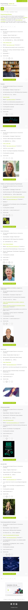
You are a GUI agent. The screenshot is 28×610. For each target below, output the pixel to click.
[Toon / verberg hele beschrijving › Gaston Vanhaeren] (15, 249)
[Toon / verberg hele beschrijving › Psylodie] (15, 102)
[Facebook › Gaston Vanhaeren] (7, 262)
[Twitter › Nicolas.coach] (4, 58)
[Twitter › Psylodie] (4, 114)
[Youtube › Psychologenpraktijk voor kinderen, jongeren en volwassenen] (12, 324)
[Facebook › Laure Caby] (7, 158)
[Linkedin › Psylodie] (9, 114)
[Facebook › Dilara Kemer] (7, 382)
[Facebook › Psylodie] (7, 114)
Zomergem (12, 136)
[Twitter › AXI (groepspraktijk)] (4, 439)
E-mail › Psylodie (6, 97)
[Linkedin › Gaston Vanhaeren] (9, 262)
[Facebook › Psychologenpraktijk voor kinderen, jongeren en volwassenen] (7, 324)
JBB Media (13, 607)
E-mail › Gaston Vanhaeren (8, 244)
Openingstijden (6, 53)
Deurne (9, 35)
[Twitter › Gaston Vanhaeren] (4, 262)
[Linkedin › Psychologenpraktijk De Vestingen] (9, 555)
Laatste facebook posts (8, 109)
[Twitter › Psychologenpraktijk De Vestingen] (4, 555)
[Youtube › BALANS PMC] (12, 497)
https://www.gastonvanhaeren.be (13, 246)
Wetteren (12, 89)
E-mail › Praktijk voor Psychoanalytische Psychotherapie (13, 196)
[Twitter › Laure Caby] (4, 158)
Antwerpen (5, 35)
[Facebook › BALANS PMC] (7, 497)
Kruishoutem (12, 294)
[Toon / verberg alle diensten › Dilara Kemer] (15, 371)
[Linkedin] (16, 604)
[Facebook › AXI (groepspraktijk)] (7, 439)
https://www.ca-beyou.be (11, 145)
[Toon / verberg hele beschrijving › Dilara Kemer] (15, 368)
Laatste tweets (6, 210)
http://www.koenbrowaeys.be (12, 199)
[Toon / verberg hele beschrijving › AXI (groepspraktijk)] (15, 425)
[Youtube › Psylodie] (12, 114)
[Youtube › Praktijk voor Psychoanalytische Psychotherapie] (12, 215)
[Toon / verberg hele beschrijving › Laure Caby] (15, 148)
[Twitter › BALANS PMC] (4, 497)
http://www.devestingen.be (11, 537)
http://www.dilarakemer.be (11, 364)
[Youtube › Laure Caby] (12, 158)
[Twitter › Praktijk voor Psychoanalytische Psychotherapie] (4, 215)
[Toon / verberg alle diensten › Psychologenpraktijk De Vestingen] (15, 544)
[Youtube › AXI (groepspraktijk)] (12, 439)
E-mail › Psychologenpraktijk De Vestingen (11, 535)
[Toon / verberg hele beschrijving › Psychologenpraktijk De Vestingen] (15, 540)
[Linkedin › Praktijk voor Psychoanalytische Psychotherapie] (9, 215)
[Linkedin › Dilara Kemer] (9, 382)
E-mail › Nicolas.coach (7, 42)
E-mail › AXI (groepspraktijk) (8, 420)
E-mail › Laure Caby (6, 143)
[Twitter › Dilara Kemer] (4, 382)
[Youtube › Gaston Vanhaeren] (12, 262)
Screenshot (18, 99)
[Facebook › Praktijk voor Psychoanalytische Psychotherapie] (7, 215)
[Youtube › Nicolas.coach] (12, 58)
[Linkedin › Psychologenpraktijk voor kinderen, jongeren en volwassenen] (9, 324)
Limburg (4, 354)
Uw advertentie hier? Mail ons (14, 595)
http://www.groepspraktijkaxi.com (13, 422)
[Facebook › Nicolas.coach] (7, 58)
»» (14, 26)
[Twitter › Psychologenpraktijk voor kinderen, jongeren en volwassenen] (4, 324)
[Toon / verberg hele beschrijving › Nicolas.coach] (15, 47)
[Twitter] (11, 604)
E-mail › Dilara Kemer (7, 362)
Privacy (16, 607)
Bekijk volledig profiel (9, 79)
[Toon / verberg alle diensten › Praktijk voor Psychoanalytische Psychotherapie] (15, 205)
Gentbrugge (12, 189)
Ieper (11, 527)
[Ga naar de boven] (26, 80)
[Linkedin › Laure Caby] (9, 158)
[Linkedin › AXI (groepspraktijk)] (9, 439)
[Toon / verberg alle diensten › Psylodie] (15, 104)
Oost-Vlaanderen (6, 89)
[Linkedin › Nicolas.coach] (9, 58)
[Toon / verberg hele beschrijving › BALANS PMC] (15, 482)
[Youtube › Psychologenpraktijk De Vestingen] (12, 555)
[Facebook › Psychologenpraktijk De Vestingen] (7, 555)
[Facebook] (14, 604)
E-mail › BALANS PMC (7, 477)
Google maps (14, 35)
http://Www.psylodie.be (11, 99)
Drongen (11, 236)
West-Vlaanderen (6, 527)
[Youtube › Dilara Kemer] (12, 382)
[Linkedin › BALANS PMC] (9, 497)
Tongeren (8, 469)
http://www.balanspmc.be (11, 479)
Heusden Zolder (10, 354)
